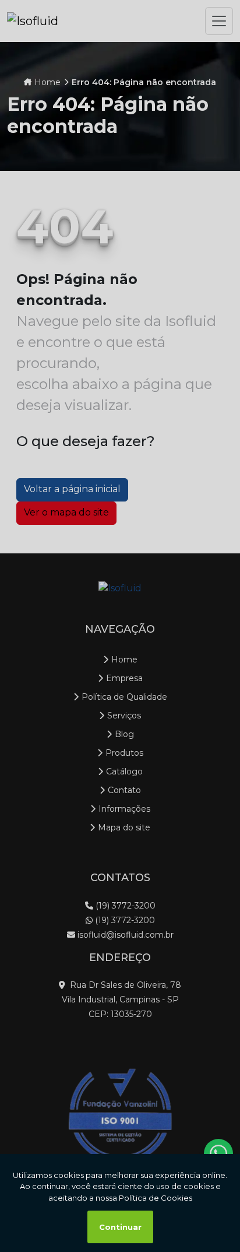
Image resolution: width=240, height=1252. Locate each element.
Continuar (120, 1227)
